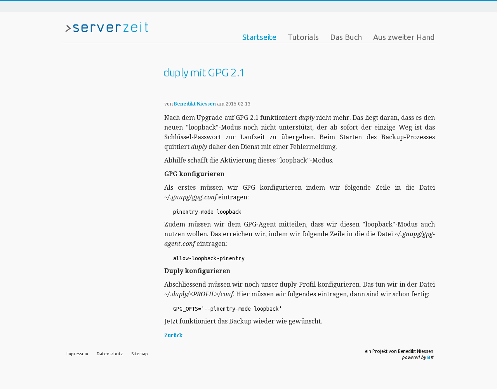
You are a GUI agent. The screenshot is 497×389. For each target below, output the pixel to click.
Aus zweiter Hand (404, 37)
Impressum (77, 353)
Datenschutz (110, 353)
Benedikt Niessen (195, 104)
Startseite (259, 37)
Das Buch (346, 37)
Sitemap (139, 353)
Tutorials (303, 37)
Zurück (173, 335)
